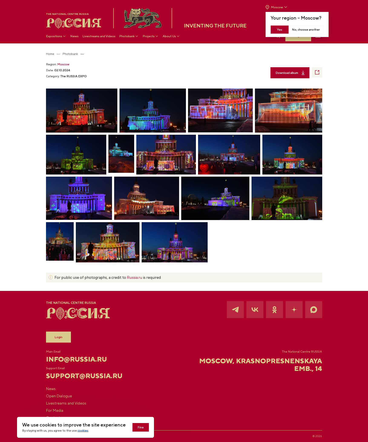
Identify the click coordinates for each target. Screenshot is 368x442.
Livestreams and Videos (98, 36)
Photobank (127, 36)
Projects (149, 36)
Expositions (54, 36)
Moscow (63, 64)
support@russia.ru (84, 376)
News (74, 36)
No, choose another (306, 29)
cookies (83, 430)
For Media (54, 410)
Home (50, 54)
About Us (169, 36)
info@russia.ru (76, 359)
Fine (141, 427)
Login (58, 337)
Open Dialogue (59, 396)
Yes (279, 29)
